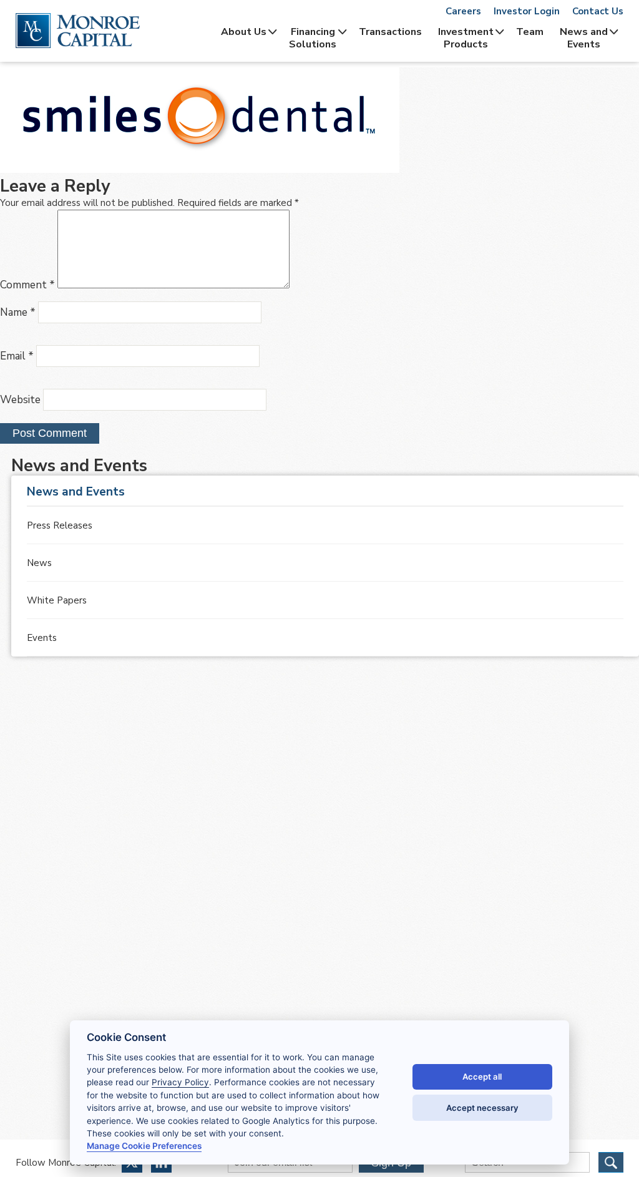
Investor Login (527, 11)
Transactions (390, 32)
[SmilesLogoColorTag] (199, 170)
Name (18, 312)
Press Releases (59, 525)
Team (530, 32)
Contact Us (597, 11)
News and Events (584, 38)
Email (17, 356)
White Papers (57, 600)
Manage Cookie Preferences (144, 1146)
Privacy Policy (180, 1082)
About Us (243, 32)
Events (42, 638)
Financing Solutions (312, 38)
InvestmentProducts (466, 38)
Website (20, 400)
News (39, 563)
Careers (463, 11)
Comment (27, 285)
